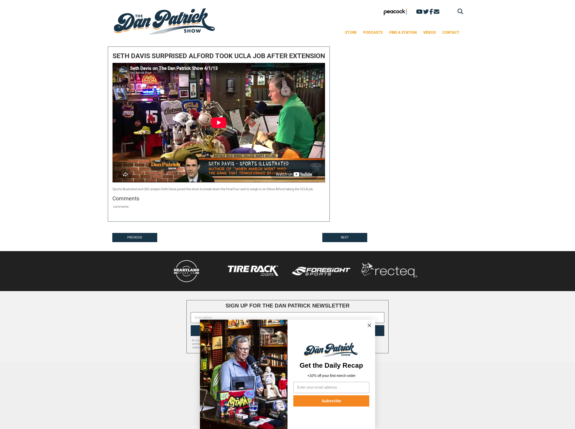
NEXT (345, 237)
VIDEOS (429, 32)
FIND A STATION (403, 32)
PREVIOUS (134, 237)
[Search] (459, 11)
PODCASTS (373, 32)
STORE (351, 32)
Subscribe (331, 401)
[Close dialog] (369, 325)
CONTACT (451, 32)
